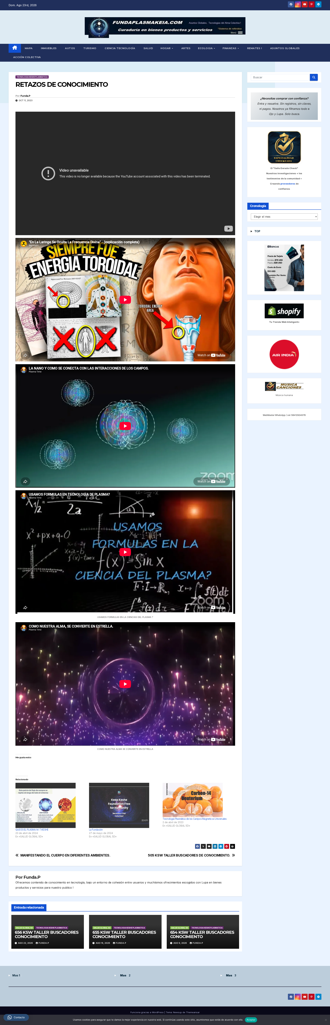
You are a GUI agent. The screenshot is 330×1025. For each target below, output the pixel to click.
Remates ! (254, 48)
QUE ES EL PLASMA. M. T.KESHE (31, 829)
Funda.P (25, 95)
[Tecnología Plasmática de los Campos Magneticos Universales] (198, 800)
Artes (185, 48)
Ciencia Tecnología (119, 48)
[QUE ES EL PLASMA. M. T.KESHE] (50, 805)
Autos (69, 48)
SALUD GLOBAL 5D (24, 928)
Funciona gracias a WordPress (147, 1012)
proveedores (288, 183)
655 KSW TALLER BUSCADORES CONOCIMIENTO (124, 934)
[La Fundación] (124, 805)
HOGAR (166, 48)
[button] (16, 1017)
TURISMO (89, 48)
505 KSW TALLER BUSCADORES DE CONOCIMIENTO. (189, 855)
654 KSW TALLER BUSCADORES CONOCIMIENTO (202, 934)
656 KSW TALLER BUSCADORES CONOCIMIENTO (46, 934)
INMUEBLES (48, 48)
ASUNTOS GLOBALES (284, 48)
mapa (29, 48)
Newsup (177, 1012)
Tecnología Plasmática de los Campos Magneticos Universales (195, 818)
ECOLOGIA (205, 48)
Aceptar (251, 1019)
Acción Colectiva (26, 57)
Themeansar (193, 1012)
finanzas (230, 48)
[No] (325, 1020)
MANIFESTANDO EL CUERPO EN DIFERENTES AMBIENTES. (65, 855)
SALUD (148, 48)
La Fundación (96, 829)
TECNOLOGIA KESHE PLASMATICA (32, 77)
